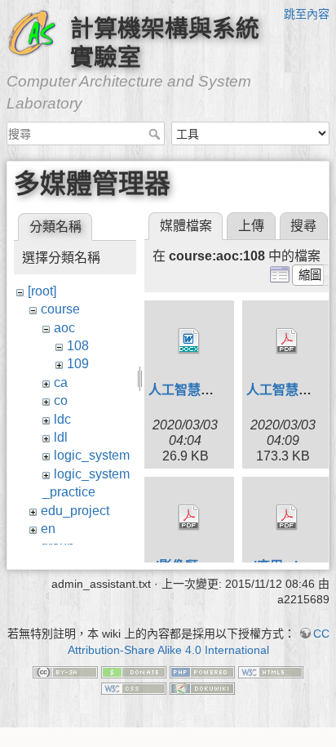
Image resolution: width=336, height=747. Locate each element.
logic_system (92, 455)
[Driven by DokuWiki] (202, 687)
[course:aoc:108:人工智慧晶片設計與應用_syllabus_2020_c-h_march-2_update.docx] (189, 341)
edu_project (75, 511)
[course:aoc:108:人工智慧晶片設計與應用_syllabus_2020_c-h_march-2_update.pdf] (287, 341)
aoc (64, 328)
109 (78, 364)
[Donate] (133, 671)
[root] (42, 291)
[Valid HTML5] (270, 671)
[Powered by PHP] (202, 671)
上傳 (251, 226)
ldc (62, 419)
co (61, 400)
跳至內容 (306, 13)
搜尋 (156, 134)
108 (78, 346)
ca (61, 382)
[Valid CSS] (133, 687)
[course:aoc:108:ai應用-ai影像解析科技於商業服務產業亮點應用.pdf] (287, 517)
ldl (61, 437)
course (60, 309)
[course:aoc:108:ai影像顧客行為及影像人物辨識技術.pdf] (189, 517)
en (48, 529)
